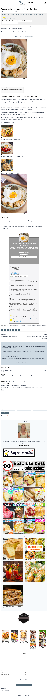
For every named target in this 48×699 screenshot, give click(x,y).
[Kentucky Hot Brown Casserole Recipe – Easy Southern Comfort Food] (14, 635)
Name (3, 409)
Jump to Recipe (6, 20)
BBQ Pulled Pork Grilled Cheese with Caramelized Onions (12, 607)
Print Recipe (12, 20)
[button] (2, 17)
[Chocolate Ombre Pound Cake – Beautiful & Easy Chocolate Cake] (23, 635)
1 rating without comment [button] (18, 381)
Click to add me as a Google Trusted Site (11, 22)
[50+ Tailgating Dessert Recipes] (42, 638)
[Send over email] (10, 330)
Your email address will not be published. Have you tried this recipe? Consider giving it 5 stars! (22, 387)
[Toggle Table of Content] (21, 88)
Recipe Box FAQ (18, 321)
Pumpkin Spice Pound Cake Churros (9, 335)
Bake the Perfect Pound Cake (8, 559)
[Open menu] (2, 3)
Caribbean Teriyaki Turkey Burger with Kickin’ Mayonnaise (37, 336)
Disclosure (24, 653)
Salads (26, 674)
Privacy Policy (31, 695)
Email (18, 409)
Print (22, 254)
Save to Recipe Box (20, 20)
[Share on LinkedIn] (19, 330)
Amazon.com (6, 656)
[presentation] (13, 548)
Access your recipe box (5, 674)
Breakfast (2, 670)
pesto (18, 270)
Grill (25, 672)
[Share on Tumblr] (13, 330)
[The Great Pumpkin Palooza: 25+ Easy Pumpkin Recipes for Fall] (33, 638)
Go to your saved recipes (32, 256)
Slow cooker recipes (28, 668)
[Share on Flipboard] (16, 330)
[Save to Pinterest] (2, 330)
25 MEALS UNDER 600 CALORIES (31, 559)
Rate (27, 254)
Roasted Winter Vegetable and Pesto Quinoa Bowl (12, 89)
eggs (15, 272)
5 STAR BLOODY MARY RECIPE (8, 582)
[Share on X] (8, 330)
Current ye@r (4, 415)
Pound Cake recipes (4, 668)
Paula (25, 250)
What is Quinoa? (7, 90)
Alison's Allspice (5, 370)
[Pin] (24, 79)
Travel (2, 672)
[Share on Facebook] (5, 330)
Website (35, 409)
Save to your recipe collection (19, 256)
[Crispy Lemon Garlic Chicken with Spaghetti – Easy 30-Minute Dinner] (5, 635)
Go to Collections (29, 20)
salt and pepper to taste (15, 273)
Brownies (26, 670)
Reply (45, 370)
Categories (3, 688)
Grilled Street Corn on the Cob (30, 582)
